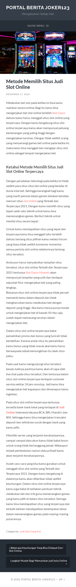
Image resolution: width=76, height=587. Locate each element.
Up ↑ (62, 579)
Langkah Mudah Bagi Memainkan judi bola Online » (39, 562)
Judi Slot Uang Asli (30, 531)
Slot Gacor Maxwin (37, 272)
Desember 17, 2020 (18, 94)
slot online (30, 201)
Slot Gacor (58, 113)
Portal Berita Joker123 (38, 7)
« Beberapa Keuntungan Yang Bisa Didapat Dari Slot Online (36, 549)
